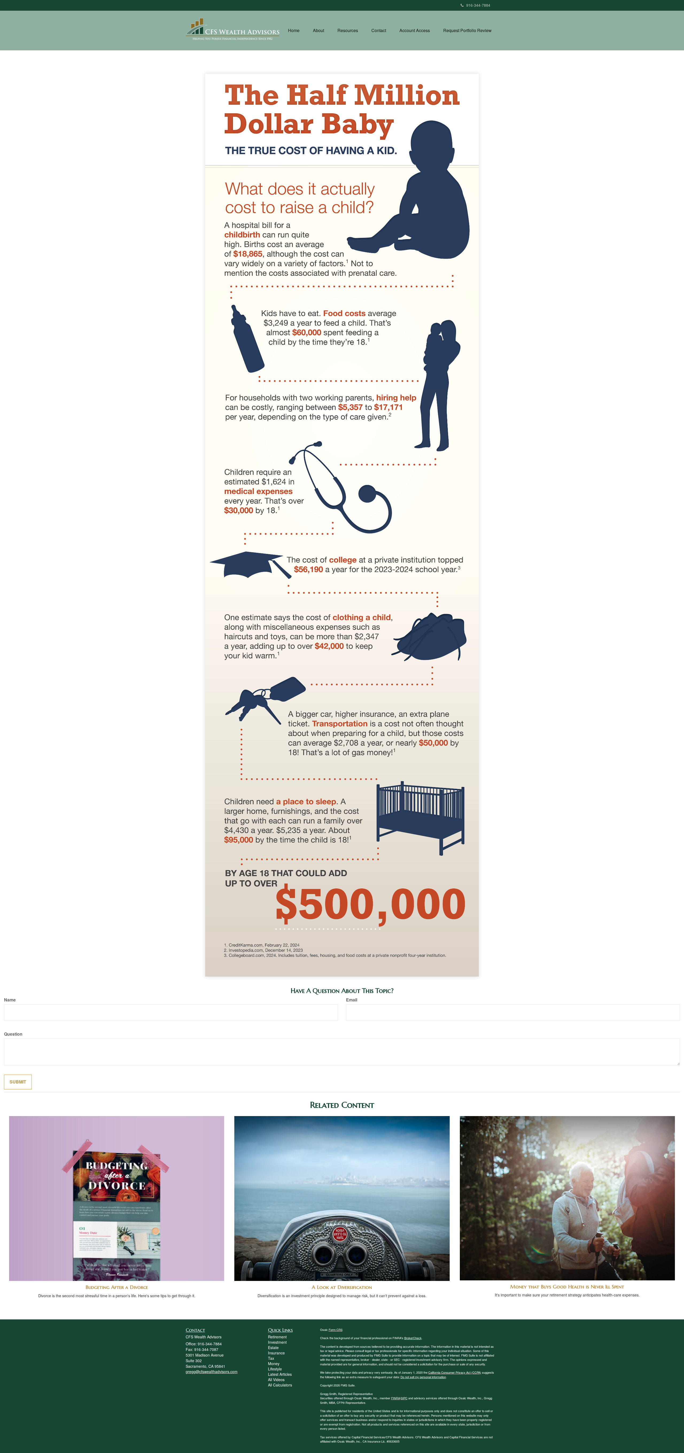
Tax (271, 1358)
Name (10, 1000)
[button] (318, 30)
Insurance (276, 1352)
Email (351, 1000)
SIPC (404, 1398)
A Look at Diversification (342, 1287)
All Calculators (280, 1385)
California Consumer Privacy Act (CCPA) (454, 1372)
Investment (277, 1342)
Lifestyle (275, 1369)
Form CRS (336, 1329)
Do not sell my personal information (423, 1377)
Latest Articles (280, 1374)
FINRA (395, 1398)
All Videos (276, 1379)
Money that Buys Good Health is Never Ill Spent (567, 1287)
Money (273, 1363)
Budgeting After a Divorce (117, 1287)
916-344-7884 (478, 5)
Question (13, 1034)
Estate (273, 1347)
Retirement (277, 1336)
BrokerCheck (413, 1338)
